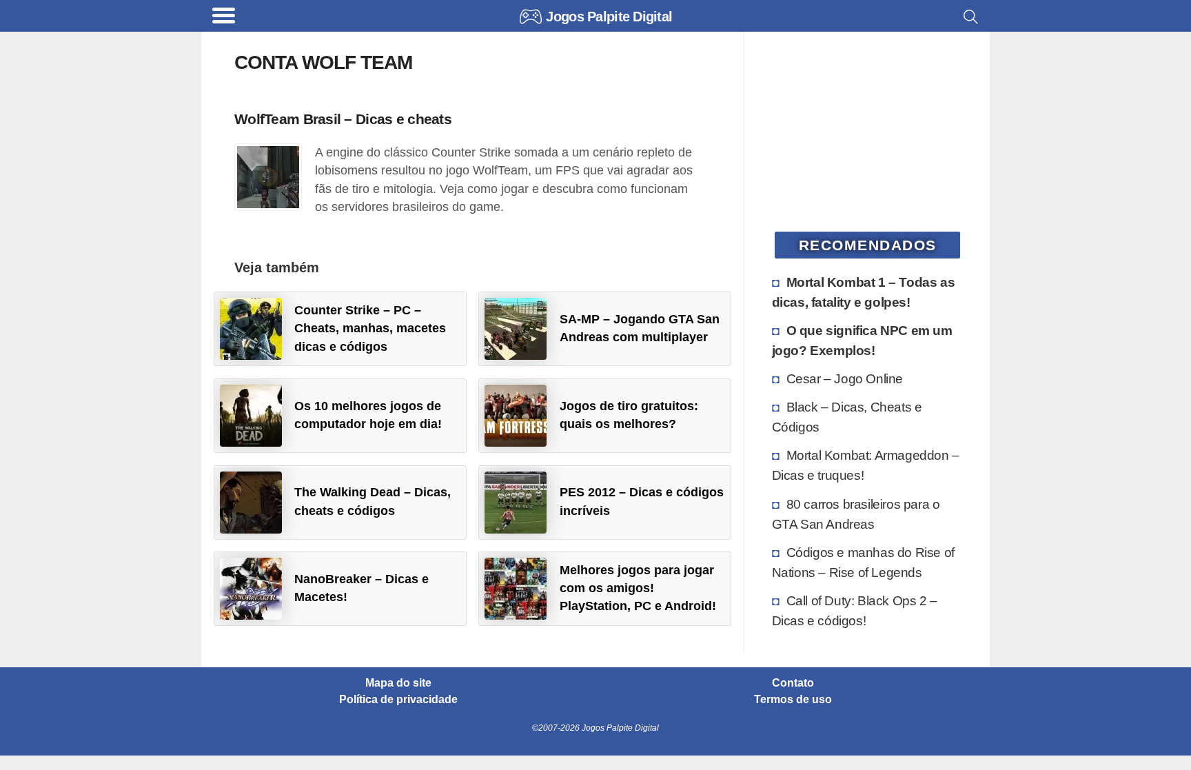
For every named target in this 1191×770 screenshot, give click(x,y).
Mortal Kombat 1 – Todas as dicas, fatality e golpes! (863, 292)
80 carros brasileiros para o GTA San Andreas (856, 513)
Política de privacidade (398, 699)
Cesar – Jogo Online (844, 378)
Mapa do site (398, 683)
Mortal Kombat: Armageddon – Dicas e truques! (865, 465)
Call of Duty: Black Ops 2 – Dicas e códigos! (854, 610)
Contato (793, 683)
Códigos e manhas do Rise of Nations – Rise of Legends (863, 562)
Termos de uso (793, 699)
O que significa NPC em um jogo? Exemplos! (862, 340)
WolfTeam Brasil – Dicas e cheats (342, 119)
